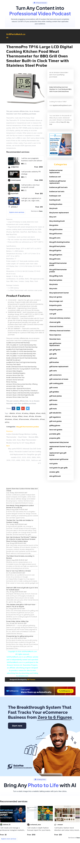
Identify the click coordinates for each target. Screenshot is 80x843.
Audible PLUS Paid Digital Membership (19, 349)
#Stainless (8, 419)
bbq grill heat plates (57, 246)
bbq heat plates (55, 280)
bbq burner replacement (59, 213)
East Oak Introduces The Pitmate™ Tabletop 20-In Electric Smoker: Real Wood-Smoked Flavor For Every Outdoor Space (21, 539)
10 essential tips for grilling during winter (19, 636)
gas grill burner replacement (55, 344)
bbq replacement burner (59, 293)
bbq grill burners (55, 234)
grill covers (53, 388)
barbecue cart (55, 177)
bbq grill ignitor (55, 250)
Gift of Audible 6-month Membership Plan (21, 354)
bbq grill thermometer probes (27, 427)
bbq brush (53, 208)
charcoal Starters (56, 326)
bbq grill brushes (56, 229)
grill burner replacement (58, 367)
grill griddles (54, 392)
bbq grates (53, 225)
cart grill (52, 314)
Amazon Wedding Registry (15, 373)
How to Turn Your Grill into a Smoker (18, 571)
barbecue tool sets (56, 192)
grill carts (53, 371)
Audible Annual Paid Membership (18, 343)
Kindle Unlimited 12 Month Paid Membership (21, 358)
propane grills (54, 438)
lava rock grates (55, 430)
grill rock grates (55, 421)
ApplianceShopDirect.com (62, 105)
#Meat (20, 416)
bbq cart (52, 217)
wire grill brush (55, 476)
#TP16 (7, 422)
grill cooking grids (56, 383)
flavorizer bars (55, 339)
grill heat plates (55, 396)
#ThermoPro (34, 419)
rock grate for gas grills (58, 468)
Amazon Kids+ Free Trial (14, 386)
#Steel (15, 419)
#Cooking (25, 413)
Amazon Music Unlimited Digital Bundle (20, 395)
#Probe (31, 416)
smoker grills (54, 472)
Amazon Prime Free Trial (14, 375)
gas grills (52, 354)
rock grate (53, 464)
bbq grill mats (54, 259)
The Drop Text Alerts (13, 364)
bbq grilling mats (56, 276)
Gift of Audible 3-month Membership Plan (21, 351)
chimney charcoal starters (59, 331)
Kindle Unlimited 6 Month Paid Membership (21, 367)
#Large (14, 416)
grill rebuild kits (55, 413)
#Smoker (38, 416)
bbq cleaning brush (57, 221)
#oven (26, 416)
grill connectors (55, 375)
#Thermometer (24, 419)
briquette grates (55, 310)
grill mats (53, 409)
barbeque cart (55, 196)
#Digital (32, 413)
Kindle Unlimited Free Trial (15, 377)
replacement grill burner (58, 459)
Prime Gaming (11, 382)
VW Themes (31, 679)
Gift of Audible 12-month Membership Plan (21, 345)
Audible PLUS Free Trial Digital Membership (21, 362)
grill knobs (53, 404)
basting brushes (55, 204)
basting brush (54, 200)
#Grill (43, 413)
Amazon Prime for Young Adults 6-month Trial (22, 369)
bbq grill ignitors (55, 255)
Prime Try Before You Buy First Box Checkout (21, 391)
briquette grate (55, 305)
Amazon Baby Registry (14, 371)
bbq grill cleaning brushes (59, 242)
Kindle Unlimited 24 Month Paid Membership (21, 347)
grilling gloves (54, 426)
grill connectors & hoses (58, 379)
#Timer (42, 419)
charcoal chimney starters (59, 318)
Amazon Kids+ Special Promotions (18, 388)
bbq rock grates (55, 297)
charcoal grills (54, 322)
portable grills (54, 434)
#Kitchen (8, 416)
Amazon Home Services (15, 380)
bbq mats (53, 289)
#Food (38, 413)
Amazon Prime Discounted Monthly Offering (21, 384)
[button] (40, 42)
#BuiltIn (12, 413)
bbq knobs (53, 284)
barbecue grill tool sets (58, 187)
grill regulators (55, 417)
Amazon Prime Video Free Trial (17, 397)
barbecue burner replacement (56, 171)
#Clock (18, 413)
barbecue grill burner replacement (57, 182)
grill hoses (53, 400)
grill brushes (54, 362)
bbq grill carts (54, 238)
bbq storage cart (56, 301)
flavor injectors (55, 335)
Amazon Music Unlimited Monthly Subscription (22, 393)
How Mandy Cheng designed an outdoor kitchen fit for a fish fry (20, 507)
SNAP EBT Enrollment (13, 360)
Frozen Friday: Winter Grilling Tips (17, 621)
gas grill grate (54, 350)
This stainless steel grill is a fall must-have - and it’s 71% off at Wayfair (21, 606)
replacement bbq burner (59, 442)
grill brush (53, 358)
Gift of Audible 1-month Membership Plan (21, 356)
